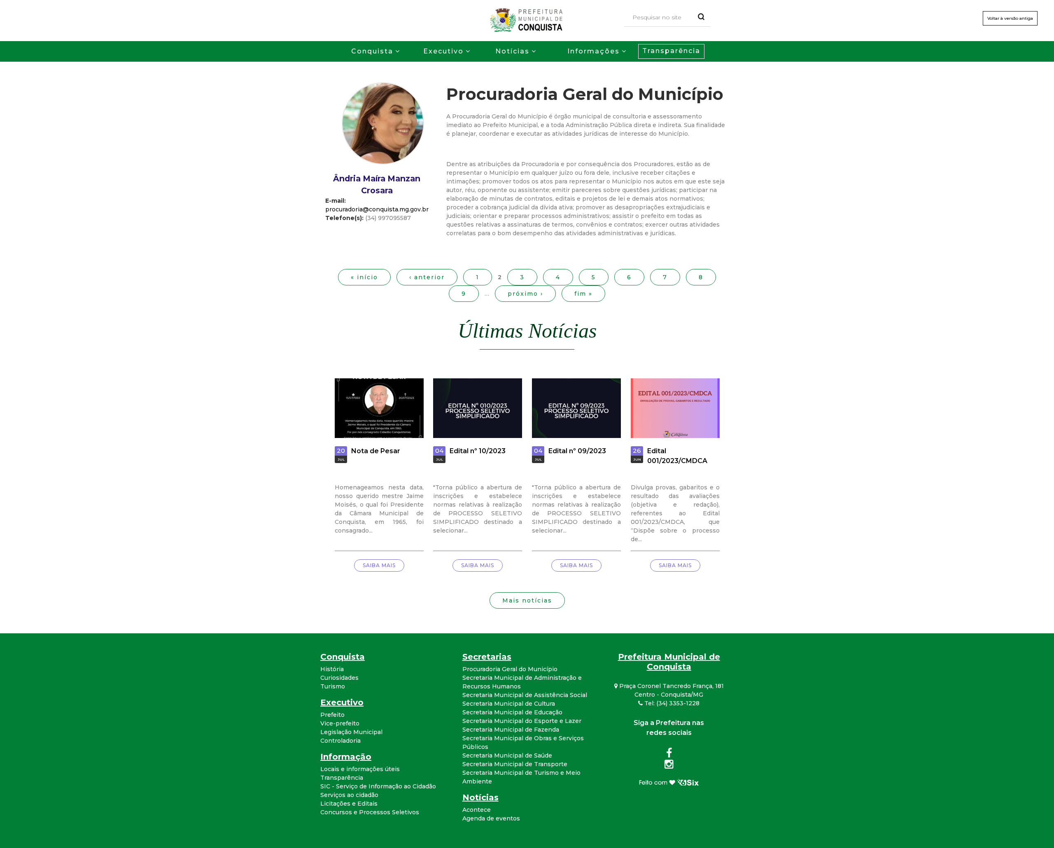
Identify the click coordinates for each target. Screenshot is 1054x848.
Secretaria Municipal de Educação (512, 712)
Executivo (443, 51)
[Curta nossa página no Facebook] (669, 754)
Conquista (372, 51)
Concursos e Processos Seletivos (369, 812)
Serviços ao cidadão (349, 795)
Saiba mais (379, 565)
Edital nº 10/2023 (478, 451)
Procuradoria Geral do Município (509, 669)
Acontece (476, 809)
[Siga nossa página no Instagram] (668, 765)
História (332, 669)
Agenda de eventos (491, 818)
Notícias (512, 51)
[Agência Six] (669, 781)
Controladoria (340, 740)
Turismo (332, 686)
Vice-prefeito (339, 723)
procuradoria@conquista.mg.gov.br (377, 209)
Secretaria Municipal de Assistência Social (524, 695)
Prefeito (332, 714)
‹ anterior (427, 277)
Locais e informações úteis (360, 769)
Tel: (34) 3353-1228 (671, 703)
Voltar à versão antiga (1010, 18)
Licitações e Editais (349, 803)
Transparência (671, 51)
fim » (583, 293)
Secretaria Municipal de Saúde (507, 755)
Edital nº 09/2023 (577, 451)
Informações (593, 51)
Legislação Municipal (351, 732)
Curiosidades (339, 677)
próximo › (525, 293)
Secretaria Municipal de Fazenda (510, 729)
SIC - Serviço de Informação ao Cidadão (378, 786)
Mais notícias (527, 600)
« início (364, 277)
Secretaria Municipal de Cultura (508, 703)
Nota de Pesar (375, 451)
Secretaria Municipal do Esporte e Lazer (521, 721)
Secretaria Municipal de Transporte (514, 764)
